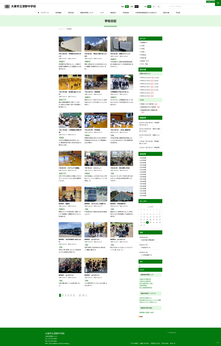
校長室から (144, 42)
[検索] (204, 6)
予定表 (178, 12)
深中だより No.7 (149, 87)
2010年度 (143, 195)
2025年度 (143, 160)
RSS (141, 317)
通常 (127, 6)
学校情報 (58, 12)
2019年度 (143, 174)
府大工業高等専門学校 (145, 287)
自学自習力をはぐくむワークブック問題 (150, 300)
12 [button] (80, 295)
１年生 (143, 46)
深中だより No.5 (147, 93)
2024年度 (143, 163)
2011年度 (143, 193)
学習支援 (126, 12)
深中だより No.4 (147, 96)
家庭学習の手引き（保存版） (150, 107)
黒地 (136, 6)
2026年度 (143, 158)
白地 (131, 6)
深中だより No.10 (150, 77)
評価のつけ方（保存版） (149, 104)
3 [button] (65, 295)
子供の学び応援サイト (145, 298)
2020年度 (143, 172)
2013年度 (143, 188)
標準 (149, 6)
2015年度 (143, 184)
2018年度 (143, 177)
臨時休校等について (86, 12)
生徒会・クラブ (145, 61)
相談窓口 (113, 12)
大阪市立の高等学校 (145, 281)
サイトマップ (172, 333)
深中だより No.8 (149, 84)
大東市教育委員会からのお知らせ (146, 12)
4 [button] (68, 295)
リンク (102, 12)
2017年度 (143, 179)
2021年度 (143, 170)
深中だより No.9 (149, 80)
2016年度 (143, 181)
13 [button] (83, 295)
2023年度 (143, 165)
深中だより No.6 (149, 90)
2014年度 (143, 186)
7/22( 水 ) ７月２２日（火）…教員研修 (149, 147)
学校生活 (143, 55)
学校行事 (143, 58)
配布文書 (166, 12)
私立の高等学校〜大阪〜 (146, 283)
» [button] (86, 295)
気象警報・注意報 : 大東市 (146, 312)
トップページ (45, 12)
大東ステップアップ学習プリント (148, 302)
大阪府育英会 (143, 285)
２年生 (143, 49)
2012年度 (143, 191)
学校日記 (71, 12)
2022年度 (143, 167)
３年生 (143, 52)
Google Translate (212, 2)
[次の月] (160, 206)
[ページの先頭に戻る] (218, 343)
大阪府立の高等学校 (145, 279)
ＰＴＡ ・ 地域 (144, 64)
